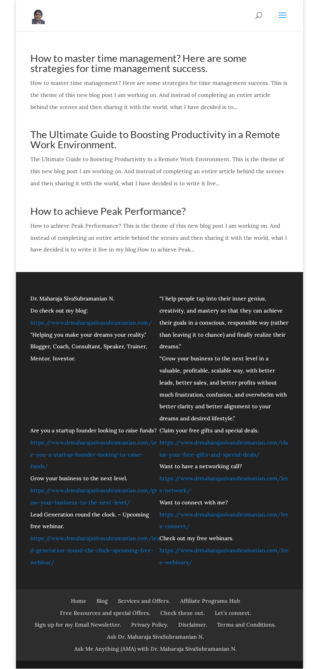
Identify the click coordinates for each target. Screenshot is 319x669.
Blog (102, 600)
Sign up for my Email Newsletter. (78, 624)
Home (78, 600)
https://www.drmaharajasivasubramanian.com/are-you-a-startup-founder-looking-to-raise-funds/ (93, 454)
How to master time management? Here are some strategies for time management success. (138, 63)
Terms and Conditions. (246, 624)
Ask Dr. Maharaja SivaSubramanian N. (155, 636)
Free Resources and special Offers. (105, 612)
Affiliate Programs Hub (210, 600)
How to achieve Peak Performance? (108, 211)
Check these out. (182, 612)
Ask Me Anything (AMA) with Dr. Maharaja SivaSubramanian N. (155, 648)
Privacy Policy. (149, 624)
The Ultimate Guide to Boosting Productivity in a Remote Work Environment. (155, 139)
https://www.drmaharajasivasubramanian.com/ (91, 322)
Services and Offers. (144, 600)
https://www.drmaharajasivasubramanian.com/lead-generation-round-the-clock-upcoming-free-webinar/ (95, 550)
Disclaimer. (192, 624)
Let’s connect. (233, 612)
